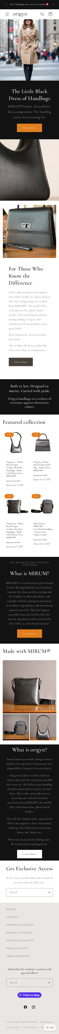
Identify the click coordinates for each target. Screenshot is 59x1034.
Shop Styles (29, 127)
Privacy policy (13, 1027)
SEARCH (11, 909)
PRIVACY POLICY (16, 948)
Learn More (30, 633)
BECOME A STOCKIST (19, 932)
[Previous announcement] (6, 4)
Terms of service (30, 1027)
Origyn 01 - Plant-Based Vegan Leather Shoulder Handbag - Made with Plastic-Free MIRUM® (15, 469)
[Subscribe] (49, 892)
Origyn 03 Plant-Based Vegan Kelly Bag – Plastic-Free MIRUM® (42, 466)
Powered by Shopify (29, 1022)
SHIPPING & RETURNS (20, 924)
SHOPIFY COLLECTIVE (20, 940)
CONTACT (12, 917)
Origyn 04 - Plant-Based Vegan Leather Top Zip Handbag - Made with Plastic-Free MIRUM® (15, 530)
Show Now (20, 362)
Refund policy (47, 1022)
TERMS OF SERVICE (18, 956)
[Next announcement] (53, 4)
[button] (7, 14)
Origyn (16, 1022)
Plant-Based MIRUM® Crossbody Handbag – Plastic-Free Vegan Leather (42, 529)
